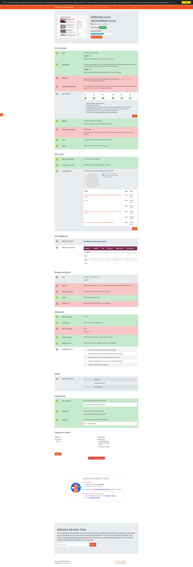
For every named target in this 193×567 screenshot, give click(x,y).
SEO (100, 445)
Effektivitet (102, 439)
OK (186, 2)
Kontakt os (96, 7)
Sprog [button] (135, 7)
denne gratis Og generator (94, 88)
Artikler (90, 7)
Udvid (134, 116)
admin (86, 200)
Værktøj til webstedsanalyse (64, 7)
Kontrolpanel (104, 7)
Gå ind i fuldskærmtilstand (96, 458)
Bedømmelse (83, 7)
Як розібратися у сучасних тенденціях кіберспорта (99, 222)
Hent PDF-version (96, 37)
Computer (59, 439)
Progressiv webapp (104, 446)
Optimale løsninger (104, 443)
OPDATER (102, 27)
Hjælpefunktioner (104, 441)
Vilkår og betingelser (120, 563)
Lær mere (172, 2)
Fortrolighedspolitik (120, 561)
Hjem (77, 7)
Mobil (57, 441)
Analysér (58, 454)
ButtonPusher (67, 563)
